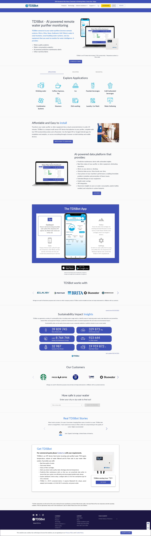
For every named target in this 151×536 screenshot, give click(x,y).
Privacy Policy (69, 532)
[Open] (82, 405)
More (94, 1)
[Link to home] (43, 519)
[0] (98, 6)
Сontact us (61, 453)
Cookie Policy (80, 532)
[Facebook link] (33, 515)
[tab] (52, 72)
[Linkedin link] (37, 515)
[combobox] (67, 405)
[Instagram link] (43, 515)
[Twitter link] (40, 515)
